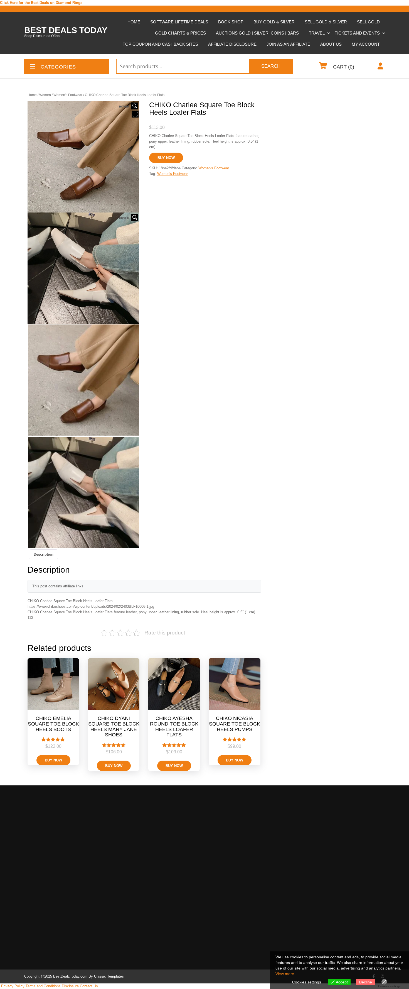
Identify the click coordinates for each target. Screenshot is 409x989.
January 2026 (131, 839)
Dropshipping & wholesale (243, 921)
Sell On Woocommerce (241, 886)
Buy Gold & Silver (274, 21)
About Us (331, 44)
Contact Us (89, 986)
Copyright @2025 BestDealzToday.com (55, 976)
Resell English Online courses (57, 817)
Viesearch (313, 794)
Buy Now (166, 158)
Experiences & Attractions (54, 860)
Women (45, 95)
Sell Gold (368, 21)
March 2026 (130, 825)
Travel (317, 33)
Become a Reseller (44, 811)
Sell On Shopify (234, 878)
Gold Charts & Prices (180, 33)
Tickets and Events (357, 33)
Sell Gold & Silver (326, 21)
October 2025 (131, 847)
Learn (222, 951)
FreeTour (39, 882)
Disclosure (70, 986)
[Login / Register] (380, 67)
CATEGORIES (58, 67)
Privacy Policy (12, 986)
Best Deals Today (65, 30)
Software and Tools (44, 825)
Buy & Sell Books (232, 819)
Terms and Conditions (43, 986)
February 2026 (132, 832)
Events (37, 853)
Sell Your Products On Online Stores (249, 872)
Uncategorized (40, 897)
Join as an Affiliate (288, 44)
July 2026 (128, 818)
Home (133, 21)
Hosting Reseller (235, 848)
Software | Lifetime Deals (53, 831)
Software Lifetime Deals (179, 21)
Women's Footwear (67, 95)
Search (270, 66)
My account (366, 44)
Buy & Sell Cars (231, 827)
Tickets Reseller (235, 863)
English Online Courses (241, 957)
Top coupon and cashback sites (160, 44)
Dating (37, 846)
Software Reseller (236, 856)
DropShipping (228, 902)
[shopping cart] (323, 67)
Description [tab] (43, 554)
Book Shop (230, 21)
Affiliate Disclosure (232, 44)
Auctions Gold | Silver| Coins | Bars (257, 33)
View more (284, 973)
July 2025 (128, 854)
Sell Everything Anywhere (243, 893)
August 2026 (131, 811)
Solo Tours (40, 889)
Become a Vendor (232, 943)
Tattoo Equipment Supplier (240, 812)
